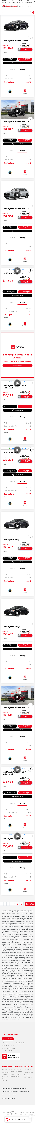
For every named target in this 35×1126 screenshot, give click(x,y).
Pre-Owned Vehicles (5, 1073)
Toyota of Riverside (4, 1113)
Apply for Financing (19, 1070)
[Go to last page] (21, 904)
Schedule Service (12, 1070)
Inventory (6, 1066)
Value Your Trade (17, 365)
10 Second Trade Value (26, 59)
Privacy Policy (9, 1113)
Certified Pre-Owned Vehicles (6, 1078)
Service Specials (12, 1075)
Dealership (28, 1066)
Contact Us (9, 1039)
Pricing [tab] (22, 69)
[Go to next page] (17, 904)
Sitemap (17, 1113)
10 (14, 904)
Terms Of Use (12, 1113)
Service (13, 1066)
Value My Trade (18, 1075)
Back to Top (30, 904)
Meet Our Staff (28, 1072)
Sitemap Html (22, 1113)
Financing (20, 1066)
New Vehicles (6, 1070)
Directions (27, 1075)
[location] (34, 1)
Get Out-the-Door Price (11, 59)
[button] (30, 38)
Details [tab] (12, 69)
